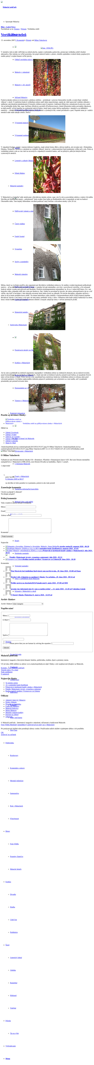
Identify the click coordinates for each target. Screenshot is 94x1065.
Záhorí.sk (9, 717)
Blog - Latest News (8, 27)
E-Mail (6, 620)
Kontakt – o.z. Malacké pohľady (13, 668)
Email (3, 511)
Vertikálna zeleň (13, 34)
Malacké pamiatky (16, 186)
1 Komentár (19, 40)
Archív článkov (6, 604)
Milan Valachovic (40, 40)
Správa (6, 635)
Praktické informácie (17, 413)
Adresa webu (6, 515)
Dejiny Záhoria (11, 702)
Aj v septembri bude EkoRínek (17, 685)
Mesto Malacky (11, 710)
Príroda (23, 29)
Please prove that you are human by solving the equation (31, 643)
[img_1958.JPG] (47, 48)
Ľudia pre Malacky (12, 706)
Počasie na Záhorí (12, 715)
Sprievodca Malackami (18, 325)
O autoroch (5, 674)
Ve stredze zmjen (12, 683)
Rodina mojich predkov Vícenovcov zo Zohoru (23, 691)
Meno (3, 507)
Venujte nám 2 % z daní (9, 670)
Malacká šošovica (12, 708)
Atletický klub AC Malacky (16, 700)
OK (2, 732)
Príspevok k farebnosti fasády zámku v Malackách (24, 687)
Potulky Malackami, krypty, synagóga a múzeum (23, 689)
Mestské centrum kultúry (14, 712)
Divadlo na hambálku (13, 704)
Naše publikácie (6, 672)
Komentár (4, 532)
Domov (17, 29)
